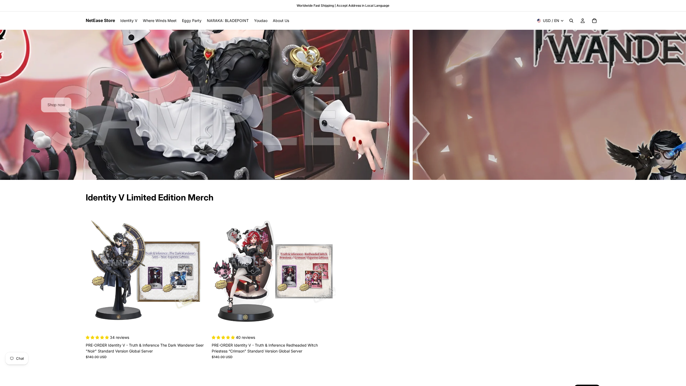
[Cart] (594, 21)
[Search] (571, 21)
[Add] (201, 325)
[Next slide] (677, 104)
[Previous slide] (8, 104)
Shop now (343, 104)
